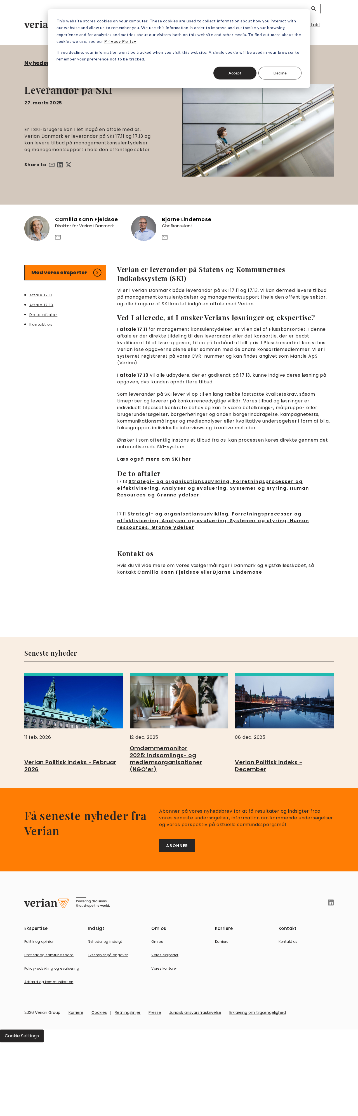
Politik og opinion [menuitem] (39, 941)
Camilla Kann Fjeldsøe (169, 572)
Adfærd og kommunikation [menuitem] (48, 981)
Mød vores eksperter (59, 272)
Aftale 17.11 (40, 294)
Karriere (76, 1012)
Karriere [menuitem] (222, 941)
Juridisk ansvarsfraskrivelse (195, 1012)
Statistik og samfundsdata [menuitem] (49, 955)
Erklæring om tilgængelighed (257, 1012)
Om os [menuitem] (157, 941)
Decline (280, 73)
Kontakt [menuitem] (311, 25)
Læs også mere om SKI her (154, 459)
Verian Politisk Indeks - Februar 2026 (70, 765)
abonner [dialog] (177, 845)
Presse (155, 1012)
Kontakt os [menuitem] (288, 941)
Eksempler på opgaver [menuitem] (108, 955)
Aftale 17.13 (41, 304)
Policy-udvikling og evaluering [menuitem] (51, 968)
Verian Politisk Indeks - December (268, 765)
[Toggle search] (313, 8)
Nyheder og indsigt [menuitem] (105, 941)
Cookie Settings (22, 1036)
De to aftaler (43, 314)
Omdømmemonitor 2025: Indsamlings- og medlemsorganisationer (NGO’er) (166, 758)
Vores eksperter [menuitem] (164, 955)
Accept (235, 73)
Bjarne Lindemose (237, 572)
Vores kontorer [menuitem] (164, 968)
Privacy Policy (120, 41)
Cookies (99, 1012)
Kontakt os (41, 324)
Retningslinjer (127, 1012)
